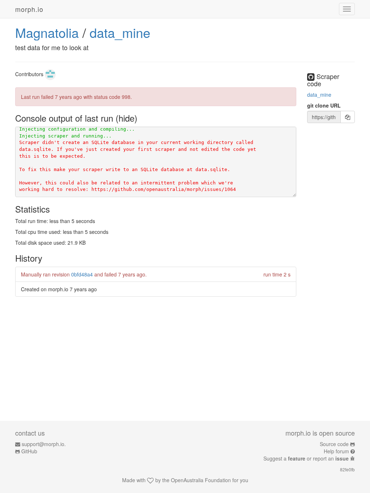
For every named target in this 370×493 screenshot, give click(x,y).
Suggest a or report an (306, 458)
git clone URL (324, 105)
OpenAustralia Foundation (201, 480)
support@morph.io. (44, 444)
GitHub (29, 451)
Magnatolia (47, 32)
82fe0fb (347, 469)
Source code (334, 444)
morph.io (29, 9)
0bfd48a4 (82, 274)
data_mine (120, 32)
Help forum (336, 451)
